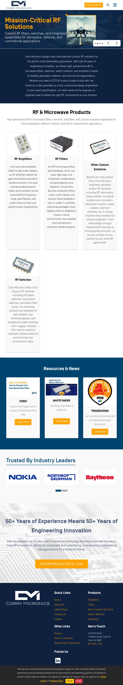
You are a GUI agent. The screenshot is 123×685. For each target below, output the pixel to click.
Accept (70, 681)
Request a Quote (94, 5)
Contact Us (60, 614)
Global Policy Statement (67, 643)
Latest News (61, 609)
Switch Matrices (96, 614)
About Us (59, 604)
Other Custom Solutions (100, 609)
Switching (93, 619)
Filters (91, 604)
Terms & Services (63, 638)
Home (57, 599)
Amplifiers (93, 599)
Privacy (58, 633)
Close (79, 681)
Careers (58, 619)
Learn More (23, 422)
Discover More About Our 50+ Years (61, 564)
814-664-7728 (95, 643)
